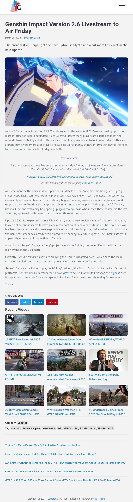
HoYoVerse (49, 428)
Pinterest (52, 301)
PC (76, 428)
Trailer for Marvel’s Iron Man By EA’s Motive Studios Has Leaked (42, 445)
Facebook (12, 301)
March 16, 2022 (91, 183)
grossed (67, 273)
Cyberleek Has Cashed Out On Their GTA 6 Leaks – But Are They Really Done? (50, 454)
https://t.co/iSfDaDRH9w (43, 176)
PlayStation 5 (105, 428)
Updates (22, 422)
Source (9, 284)
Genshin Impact (31, 428)
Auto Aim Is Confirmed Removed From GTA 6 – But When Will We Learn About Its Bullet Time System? (65, 462)
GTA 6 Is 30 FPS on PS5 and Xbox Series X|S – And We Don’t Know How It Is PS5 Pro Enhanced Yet (62, 480)
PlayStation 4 (87, 428)
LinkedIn (38, 301)
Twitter (25, 301)
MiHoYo (68, 428)
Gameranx (53, 498)
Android (15, 428)
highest (115, 273)
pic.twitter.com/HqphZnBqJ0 (95, 176)
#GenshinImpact (68, 176)
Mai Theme (99, 498)
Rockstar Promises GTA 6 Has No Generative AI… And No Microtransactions (49, 471)
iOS (59, 428)
